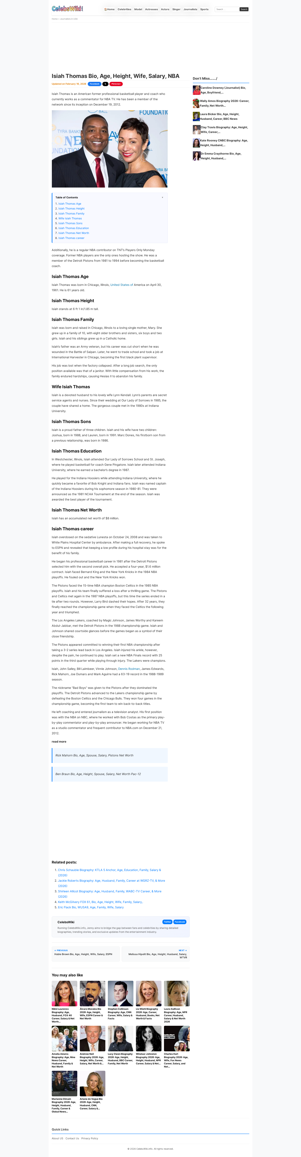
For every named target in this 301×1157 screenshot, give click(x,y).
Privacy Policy (89, 1138)
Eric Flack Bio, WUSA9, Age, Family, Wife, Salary (91, 907)
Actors (165, 9)
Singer (176, 9)
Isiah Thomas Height (71, 208)
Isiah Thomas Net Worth (73, 233)
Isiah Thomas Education (73, 228)
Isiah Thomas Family (71, 213)
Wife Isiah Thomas (70, 218)
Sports (204, 9)
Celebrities (124, 9)
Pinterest (116, 84)
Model (138, 9)
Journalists (190, 9)
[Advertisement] (150, 47)
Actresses (151, 9)
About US (57, 1138)
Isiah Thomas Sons (70, 223)
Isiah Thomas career (71, 238)
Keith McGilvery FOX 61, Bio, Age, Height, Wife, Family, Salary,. (100, 902)
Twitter (167, 922)
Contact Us (72, 1138)
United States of (121, 285)
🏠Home (109, 9)
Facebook (94, 84)
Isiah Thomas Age (69, 203)
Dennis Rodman (129, 669)
